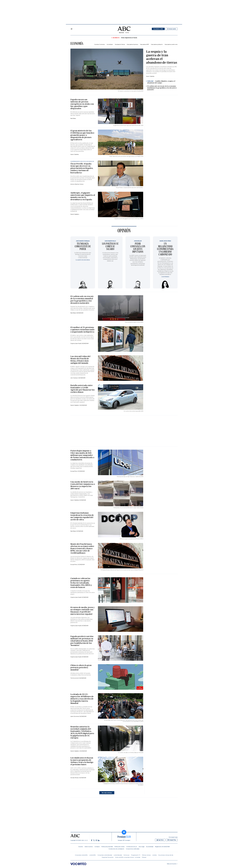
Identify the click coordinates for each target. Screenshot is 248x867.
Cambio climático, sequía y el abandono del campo (161, 82)
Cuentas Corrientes (99, 44)
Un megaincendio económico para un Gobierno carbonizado (165, 249)
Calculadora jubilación (157, 44)
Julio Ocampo (74, 378)
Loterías (154, 855)
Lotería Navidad (118, 855)
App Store (161, 840)
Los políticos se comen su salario (110, 246)
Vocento (80, 846)
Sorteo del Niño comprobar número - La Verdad (127, 857)
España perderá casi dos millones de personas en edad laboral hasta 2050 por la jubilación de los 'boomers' (81, 641)
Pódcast (144, 857)
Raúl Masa (73, 118)
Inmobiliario (110, 44)
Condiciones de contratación (116, 849)
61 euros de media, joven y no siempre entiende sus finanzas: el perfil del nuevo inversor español (82, 610)
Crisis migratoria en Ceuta (129, 37)
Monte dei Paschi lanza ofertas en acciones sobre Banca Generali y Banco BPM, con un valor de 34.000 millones (82, 548)
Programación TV (135, 855)
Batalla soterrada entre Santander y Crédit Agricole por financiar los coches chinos (82, 388)
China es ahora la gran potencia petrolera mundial (81, 667)
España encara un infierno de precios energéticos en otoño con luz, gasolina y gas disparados (82, 104)
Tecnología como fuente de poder (83, 246)
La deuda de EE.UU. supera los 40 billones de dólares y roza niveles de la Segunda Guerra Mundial (82, 698)
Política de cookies (120, 846)
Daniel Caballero (74, 214)
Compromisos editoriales (132, 849)
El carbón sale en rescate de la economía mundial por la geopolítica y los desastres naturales (162, 87)
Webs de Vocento (171, 863)
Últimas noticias (146, 855)
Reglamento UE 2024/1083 (162, 846)
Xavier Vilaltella (150, 76)
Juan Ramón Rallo (110, 241)
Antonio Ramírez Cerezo (77, 184)
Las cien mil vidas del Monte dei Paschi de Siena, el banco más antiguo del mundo (80, 359)
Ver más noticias (107, 793)
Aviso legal (141, 846)
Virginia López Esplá (75, 343)
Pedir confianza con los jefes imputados (137, 247)
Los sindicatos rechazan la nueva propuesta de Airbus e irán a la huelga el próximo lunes (81, 761)
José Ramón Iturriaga (83, 241)
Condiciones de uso (131, 846)
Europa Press (74, 564)
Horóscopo (126, 855)
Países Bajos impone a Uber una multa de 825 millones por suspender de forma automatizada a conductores (82, 455)
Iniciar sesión (172, 29)
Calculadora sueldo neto (171, 44)
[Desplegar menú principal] (71, 29)
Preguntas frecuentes (108, 857)
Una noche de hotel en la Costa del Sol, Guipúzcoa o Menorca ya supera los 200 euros (82, 485)
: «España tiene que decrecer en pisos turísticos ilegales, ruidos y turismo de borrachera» (81, 168)
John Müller (138, 241)
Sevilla (127, 32)
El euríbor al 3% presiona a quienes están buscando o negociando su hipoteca (82, 329)
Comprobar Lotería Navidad (105, 855)
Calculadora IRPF (144, 44)
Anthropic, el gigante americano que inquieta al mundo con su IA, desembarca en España (82, 196)
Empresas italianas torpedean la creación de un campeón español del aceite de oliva (82, 516)
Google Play (172, 840)
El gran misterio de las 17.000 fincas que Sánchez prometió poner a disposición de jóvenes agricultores (82, 135)
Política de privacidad (107, 846)
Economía (76, 43)
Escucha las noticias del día (165, 855)
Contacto (97, 846)
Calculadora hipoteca (132, 44)
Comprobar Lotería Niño (81, 855)
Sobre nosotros (89, 846)
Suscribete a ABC (158, 29)
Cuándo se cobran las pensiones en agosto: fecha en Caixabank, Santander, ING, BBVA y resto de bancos (81, 583)
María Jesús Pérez (165, 241)
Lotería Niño (92, 855)
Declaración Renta (120, 44)
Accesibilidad (149, 846)
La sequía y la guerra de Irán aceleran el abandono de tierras (161, 56)
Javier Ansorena (74, 716)
